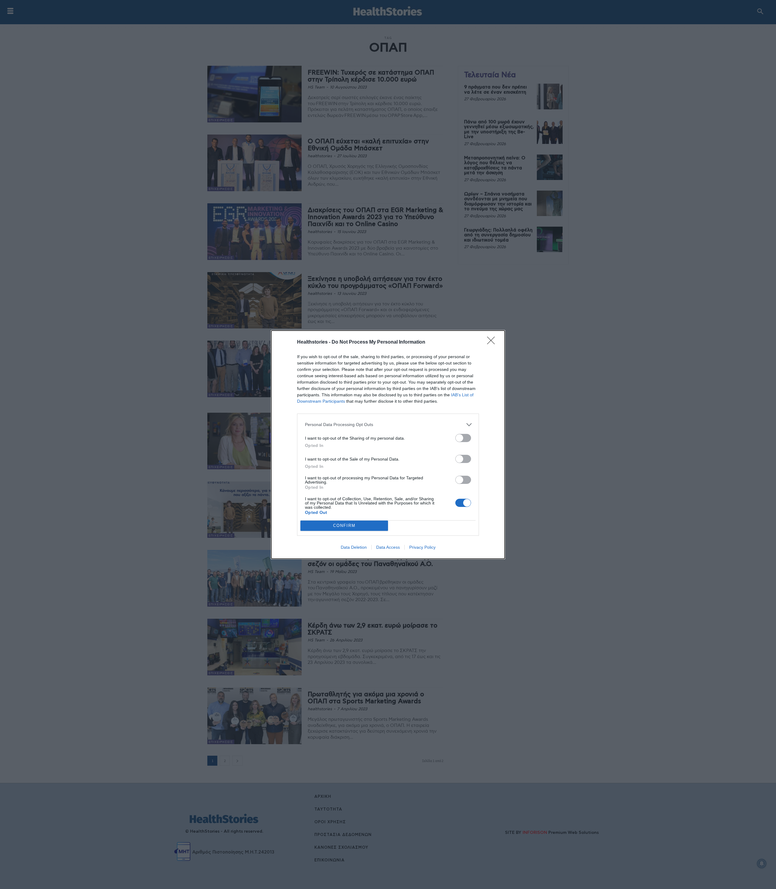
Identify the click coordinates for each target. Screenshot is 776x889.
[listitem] (388, 424)
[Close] (493, 342)
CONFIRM (344, 525)
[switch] (463, 438)
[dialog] (388, 445)
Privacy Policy (422, 547)
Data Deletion (354, 547)
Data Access (388, 547)
